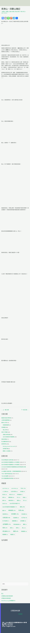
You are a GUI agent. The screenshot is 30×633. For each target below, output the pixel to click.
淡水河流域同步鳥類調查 (8, 436)
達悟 (11, 527)
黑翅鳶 (12, 534)
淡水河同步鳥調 (15, 503)
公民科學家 (14, 491)
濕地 (22, 507)
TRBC (23, 488)
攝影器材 (11, 497)
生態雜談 (3, 427)
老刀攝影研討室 (5, 441)
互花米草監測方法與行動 (7, 460)
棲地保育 (11, 500)
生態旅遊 (24, 514)
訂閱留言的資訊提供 (6, 598)
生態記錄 (6, 517)
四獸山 (7, 11)
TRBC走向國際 (4, 476)
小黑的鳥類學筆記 (5, 420)
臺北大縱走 (12, 11)
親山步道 (17, 11)
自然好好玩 (4, 444)
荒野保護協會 (17, 524)
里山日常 (5, 429)
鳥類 (15, 531)
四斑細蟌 (19, 494)
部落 (17, 527)
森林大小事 (4, 422)
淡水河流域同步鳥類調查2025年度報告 (10, 462)
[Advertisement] (15, 561)
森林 (4, 500)
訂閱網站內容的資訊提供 (7, 596)
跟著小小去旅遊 (6, 451)
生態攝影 (15, 514)
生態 (21, 510)
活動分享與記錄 (6, 434)
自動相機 (15, 521)
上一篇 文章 (5, 410)
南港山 (3, 11)
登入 (2, 593)
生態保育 (5, 514)
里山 (24, 527)
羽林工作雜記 (4, 432)
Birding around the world (9, 446)
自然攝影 (23, 521)
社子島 (24, 517)
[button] (27, 3)
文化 (18, 497)
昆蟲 (24, 497)
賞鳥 (5, 528)
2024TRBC (14, 488)
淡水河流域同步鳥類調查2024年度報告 (10, 464)
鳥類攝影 (24, 531)
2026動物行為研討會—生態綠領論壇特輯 (11, 471)
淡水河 (4, 503)
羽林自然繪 (4, 439)
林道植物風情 (6, 425)
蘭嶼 (25, 524)
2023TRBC (5, 488)
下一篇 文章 (24, 410)
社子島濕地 (5, 521)
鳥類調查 (5, 534)
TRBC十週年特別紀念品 (6, 473)
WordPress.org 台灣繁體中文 (8, 600)
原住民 (4, 494)
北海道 (22, 491)
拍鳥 (4, 497)
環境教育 (11, 510)
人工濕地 (5, 491)
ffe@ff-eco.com (10, 626)
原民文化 (12, 494)
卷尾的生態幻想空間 (6, 418)
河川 (25, 500)
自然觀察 (7, 524)
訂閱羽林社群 (15, 611)
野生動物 (6, 531)
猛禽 (4, 510)
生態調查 (16, 517)
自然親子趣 (5, 448)
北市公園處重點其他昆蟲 (7, 478)
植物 (19, 500)
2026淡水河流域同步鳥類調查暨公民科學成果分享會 (13, 467)
